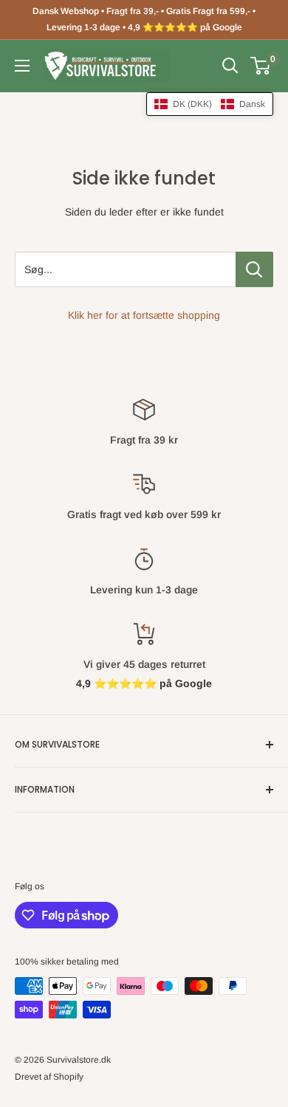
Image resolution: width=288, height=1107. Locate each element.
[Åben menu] (22, 66)
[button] (209, 104)
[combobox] (125, 269)
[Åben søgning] (230, 66)
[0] (261, 66)
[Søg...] (254, 269)
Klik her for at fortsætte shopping (144, 315)
